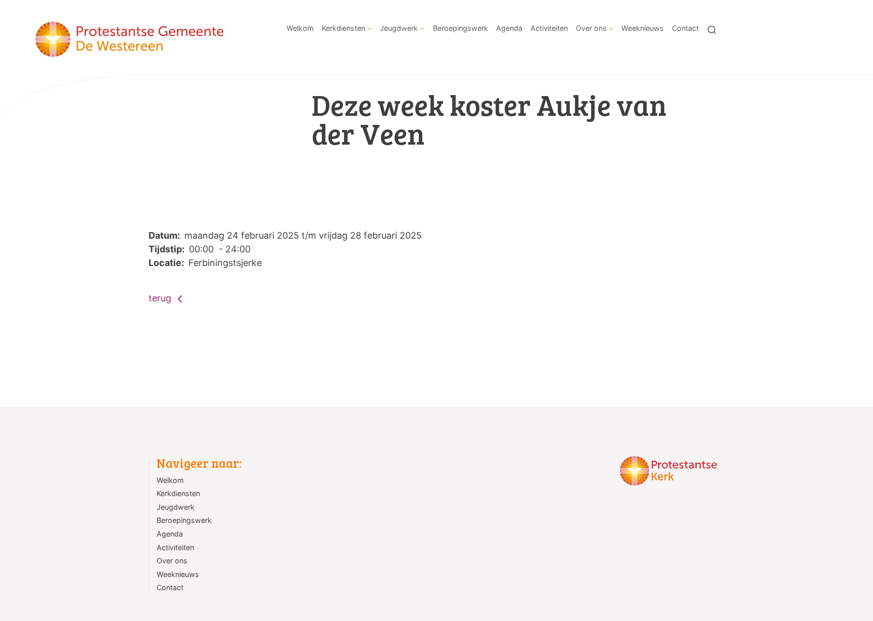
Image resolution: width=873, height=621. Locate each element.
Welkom (300, 28)
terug (161, 298)
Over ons (591, 28)
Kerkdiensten (343, 28)
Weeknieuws (642, 28)
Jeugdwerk (399, 28)
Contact (685, 28)
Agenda (509, 28)
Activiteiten (549, 28)
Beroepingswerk (460, 28)
